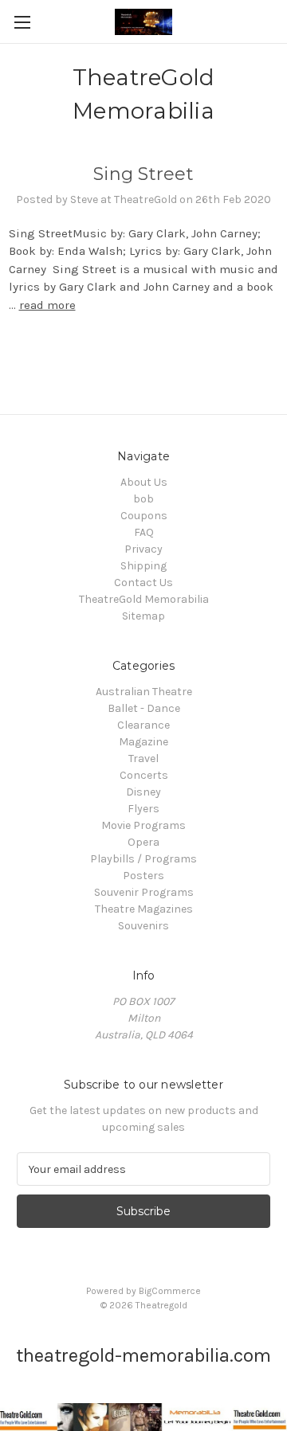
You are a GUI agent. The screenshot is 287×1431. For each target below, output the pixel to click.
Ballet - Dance (144, 708)
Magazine (143, 742)
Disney (143, 792)
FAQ (144, 532)
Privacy (143, 549)
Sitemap (143, 616)
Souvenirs (143, 925)
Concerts (144, 775)
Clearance (143, 725)
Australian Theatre (144, 691)
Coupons (143, 515)
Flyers (143, 808)
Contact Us (143, 582)
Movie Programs (143, 825)
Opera (143, 842)
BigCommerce (170, 1290)
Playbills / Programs (143, 859)
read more (47, 305)
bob (143, 499)
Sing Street (143, 174)
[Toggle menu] (22, 22)
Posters (143, 875)
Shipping (143, 566)
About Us (143, 482)
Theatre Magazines (144, 909)
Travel (143, 758)
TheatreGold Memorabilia (144, 599)
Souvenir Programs (144, 892)
